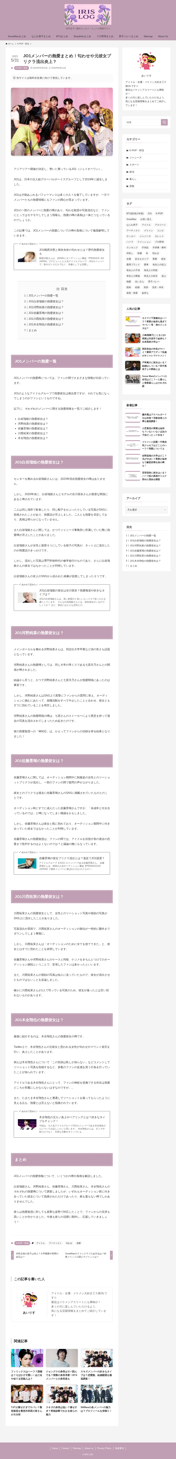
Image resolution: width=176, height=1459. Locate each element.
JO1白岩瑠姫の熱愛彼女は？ (46, 301)
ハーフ (129, 242)
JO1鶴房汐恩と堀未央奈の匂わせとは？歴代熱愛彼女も (72, 251)
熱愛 (79, 1243)
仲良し (129, 253)
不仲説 (145, 247)
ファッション (144, 242)
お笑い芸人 (146, 219)
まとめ (33, 330)
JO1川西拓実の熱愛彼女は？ (46, 318)
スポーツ (134, 164)
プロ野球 (159, 242)
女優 (128, 259)
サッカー (130, 236)
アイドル (40, 1243)
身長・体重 (132, 293)
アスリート (160, 225)
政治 (131, 171)
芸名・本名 (157, 287)
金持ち (145, 293)
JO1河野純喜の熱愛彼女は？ (46, 307)
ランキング (132, 247)
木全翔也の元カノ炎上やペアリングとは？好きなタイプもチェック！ (72, 1119)
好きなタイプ (141, 259)
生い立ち (139, 281)
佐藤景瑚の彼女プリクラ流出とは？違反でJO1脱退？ (72, 858)
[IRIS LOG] (88, 14)
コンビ (160, 230)
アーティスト (55, 1243)
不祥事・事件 (159, 247)
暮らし (133, 179)
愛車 (146, 264)
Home (55, 1448)
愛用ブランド (133, 264)
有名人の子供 (133, 270)
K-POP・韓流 (21, 68)
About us (89, 1448)
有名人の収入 (159, 264)
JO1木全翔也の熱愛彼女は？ (46, 324)
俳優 (139, 253)
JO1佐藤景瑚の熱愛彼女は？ (46, 312)
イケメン (148, 230)
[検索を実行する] (164, 122)
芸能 (131, 186)
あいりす (29, 1312)
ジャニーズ (135, 157)
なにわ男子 (132, 225)
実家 (155, 259)
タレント (159, 236)
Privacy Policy (104, 1448)
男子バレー (153, 281)
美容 (146, 287)
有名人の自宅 (150, 276)
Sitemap (77, 1448)
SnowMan (131, 219)
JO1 (150, 213)
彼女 (163, 259)
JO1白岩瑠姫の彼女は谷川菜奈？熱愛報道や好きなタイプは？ (72, 592)
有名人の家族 (133, 276)
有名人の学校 (150, 270)
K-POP (159, 213)
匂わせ (69, 1243)
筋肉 (128, 287)
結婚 (137, 287)
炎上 (164, 276)
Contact (65, 1448)
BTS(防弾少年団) (135, 213)
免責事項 (119, 1448)
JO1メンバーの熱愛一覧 (43, 295)
